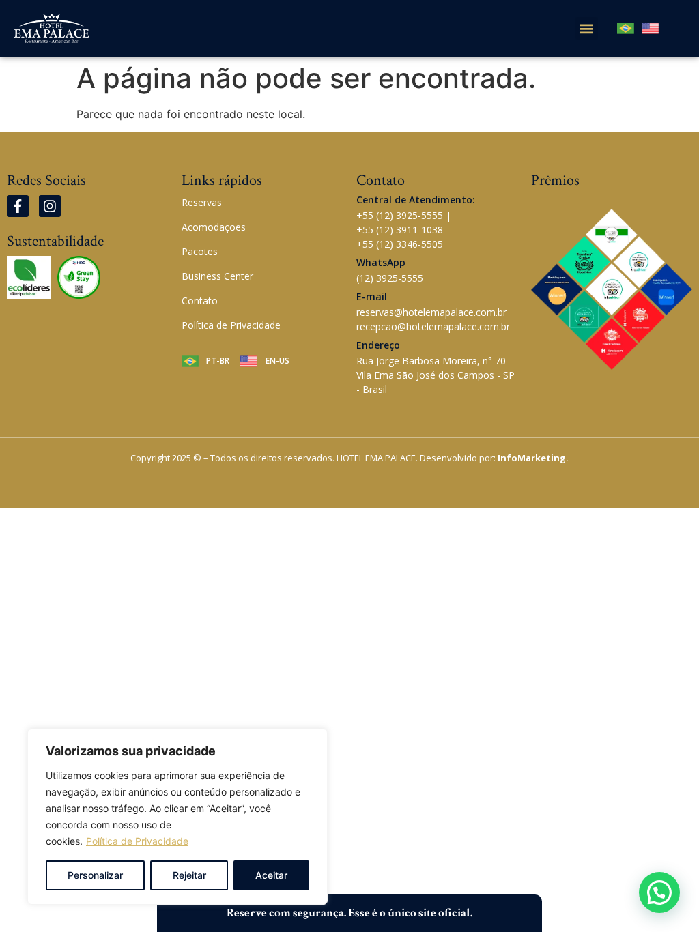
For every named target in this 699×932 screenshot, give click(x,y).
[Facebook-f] (18, 206)
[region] (177, 817)
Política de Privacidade (137, 841)
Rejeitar (189, 875)
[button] (586, 28)
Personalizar (95, 875)
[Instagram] (50, 206)
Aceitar (271, 875)
